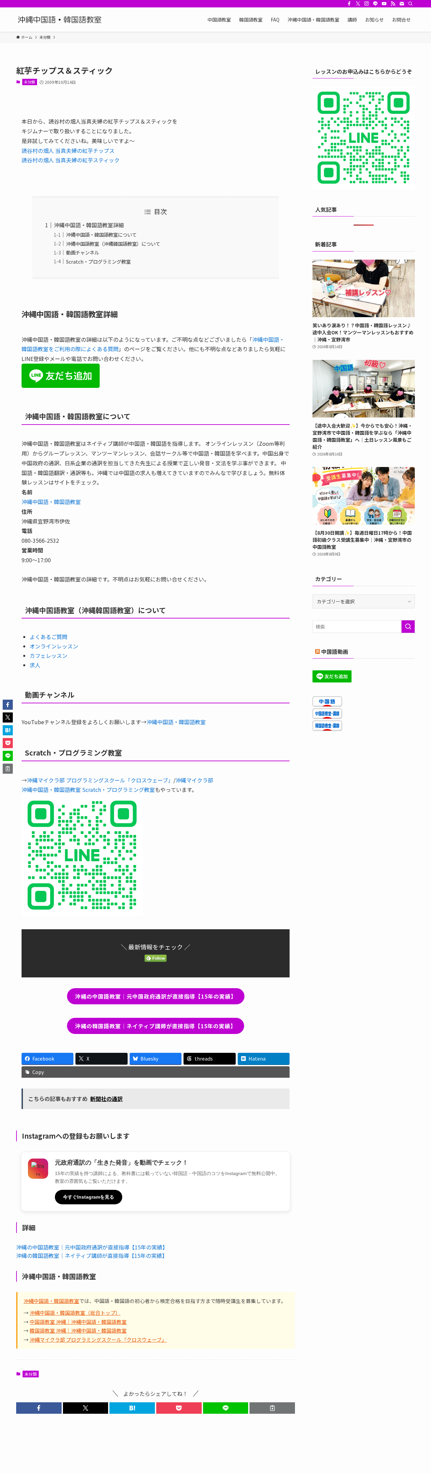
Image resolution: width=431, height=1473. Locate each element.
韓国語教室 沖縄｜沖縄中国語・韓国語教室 (78, 1330)
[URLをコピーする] (272, 1408)
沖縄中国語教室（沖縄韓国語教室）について (113, 243)
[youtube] (384, 3)
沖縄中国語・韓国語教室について (101, 234)
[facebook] (349, 3)
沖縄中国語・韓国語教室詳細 (89, 225)
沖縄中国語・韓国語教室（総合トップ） (75, 1312)
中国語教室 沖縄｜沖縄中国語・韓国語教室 (78, 1321)
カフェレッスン (48, 655)
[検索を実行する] (408, 626)
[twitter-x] (358, 3)
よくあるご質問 (48, 637)
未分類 (29, 82)
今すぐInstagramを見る (88, 1197)
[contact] (401, 3)
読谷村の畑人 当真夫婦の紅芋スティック (71, 160)
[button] (39, 1408)
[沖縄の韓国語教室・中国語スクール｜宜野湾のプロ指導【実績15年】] (61, 19)
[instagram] (366, 3)
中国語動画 (334, 651)
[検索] (410, 3)
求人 (35, 665)
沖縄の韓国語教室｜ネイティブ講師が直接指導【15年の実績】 (91, 1255)
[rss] (393, 3)
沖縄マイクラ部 (194, 780)
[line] (375, 3)
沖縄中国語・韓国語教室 (51, 502)
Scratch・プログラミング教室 (98, 261)
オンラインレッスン (54, 646)
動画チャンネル (82, 252)
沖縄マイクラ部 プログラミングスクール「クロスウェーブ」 (100, 780)
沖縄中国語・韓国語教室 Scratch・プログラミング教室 (88, 789)
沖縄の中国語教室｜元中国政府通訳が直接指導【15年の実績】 (92, 1247)
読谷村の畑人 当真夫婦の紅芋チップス (68, 150)
